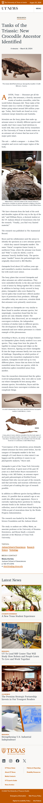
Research (21, 18)
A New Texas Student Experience (18, 616)
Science (5, 550)
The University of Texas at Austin (18, 791)
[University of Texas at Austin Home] (14, 2)
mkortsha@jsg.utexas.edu (13, 566)
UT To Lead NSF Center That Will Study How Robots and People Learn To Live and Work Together (20, 656)
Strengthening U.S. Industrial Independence (16, 738)
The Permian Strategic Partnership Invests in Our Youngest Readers (19, 698)
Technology (13, 550)
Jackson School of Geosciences (14, 547)
